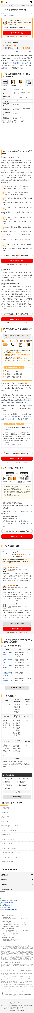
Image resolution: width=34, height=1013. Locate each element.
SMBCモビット (25, 918)
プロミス (14, 918)
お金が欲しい (6, 926)
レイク (15, 5)
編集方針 (31, 1005)
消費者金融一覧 (6, 917)
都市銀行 (4, 880)
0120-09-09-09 (26, 101)
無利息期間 (22, 782)
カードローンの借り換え (8, 839)
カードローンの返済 (7, 844)
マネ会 (2, 5)
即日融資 (13, 933)
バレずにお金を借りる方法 (9, 923)
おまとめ (7, 788)
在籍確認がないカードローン (9, 826)
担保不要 (7, 782)
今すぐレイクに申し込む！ (17, 33)
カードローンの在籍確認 (8, 848)
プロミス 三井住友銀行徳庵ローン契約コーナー (7, 673)
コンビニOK (22, 788)
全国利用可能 (8, 785)
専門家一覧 (20, 1005)
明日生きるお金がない (8, 924)
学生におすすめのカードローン (10, 857)
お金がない (18, 926)
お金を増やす (17, 924)
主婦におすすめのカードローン (10, 852)
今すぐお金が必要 (20, 923)
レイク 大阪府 (22, 5)
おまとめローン (6, 835)
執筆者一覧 (25, 1005)
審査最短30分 (23, 785)
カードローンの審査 (7, 861)
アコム (9, 918)
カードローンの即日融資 (8, 830)
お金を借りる (5, 808)
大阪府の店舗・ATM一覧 (17, 688)
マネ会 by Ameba (9, 968)
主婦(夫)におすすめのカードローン (11, 939)
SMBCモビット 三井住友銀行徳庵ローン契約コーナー (7, 680)
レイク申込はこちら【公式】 (13, 445)
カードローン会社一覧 (8, 915)
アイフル (5, 918)
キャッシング (5, 821)
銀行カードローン (6, 817)
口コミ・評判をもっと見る (17, 623)
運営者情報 (14, 1005)
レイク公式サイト (21, 523)
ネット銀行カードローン (8, 889)
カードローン (8, 5)
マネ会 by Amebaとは (6, 1005)
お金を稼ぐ (12, 926)
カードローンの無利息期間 (9, 930)
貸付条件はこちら (17, 962)
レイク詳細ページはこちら (23, 51)
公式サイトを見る (17, 629)
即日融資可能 (8, 779)
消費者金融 (4, 812)
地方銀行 (4, 884)
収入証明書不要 (23, 779)
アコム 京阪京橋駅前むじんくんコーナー (7, 660)
